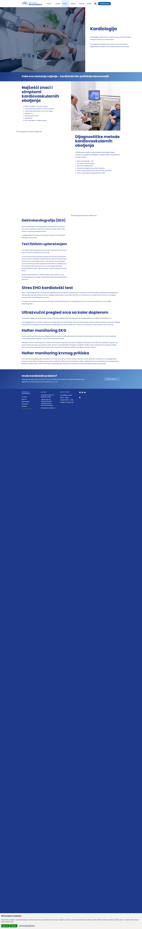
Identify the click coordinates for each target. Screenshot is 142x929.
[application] (52, 3)
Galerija (73, 3)
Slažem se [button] (5, 926)
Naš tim (24, 399)
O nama (49, 3)
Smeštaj (57, 3)
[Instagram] (82, 392)
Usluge (64, 3)
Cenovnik (81, 3)
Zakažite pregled (111, 379)
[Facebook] (80, 392)
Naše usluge (25, 402)
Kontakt (89, 3)
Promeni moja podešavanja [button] (26, 926)
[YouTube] (85, 392)
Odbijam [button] (13, 926)
